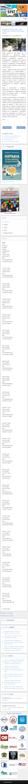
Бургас (13, 698)
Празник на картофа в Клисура (11, 141)
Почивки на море (6, 613)
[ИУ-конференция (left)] (10, 200)
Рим (16, 698)
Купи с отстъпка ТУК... (8, 181)
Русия (5, 227)
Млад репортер (8, 233)
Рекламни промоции (17, 707)
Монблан (5, 700)
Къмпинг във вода (8, 139)
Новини (6, 697)
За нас (4, 707)
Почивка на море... (7, 616)
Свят (5, 230)
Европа (6, 224)
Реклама (4, 709)
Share (3, 119)
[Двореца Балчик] (14, 23)
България (6, 222)
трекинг (20, 698)
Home (9, 709)
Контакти (9, 707)
